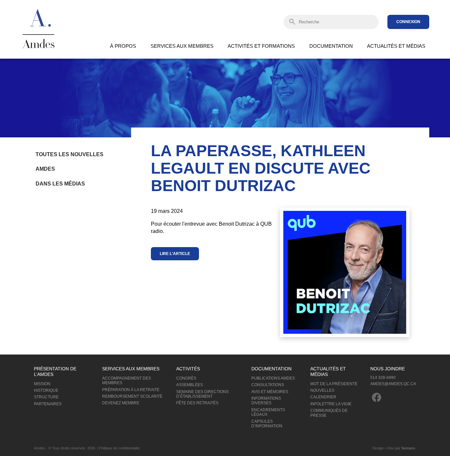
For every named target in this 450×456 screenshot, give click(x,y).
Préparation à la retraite (130, 389)
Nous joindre (387, 368)
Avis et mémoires (269, 391)
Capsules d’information (266, 423)
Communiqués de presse (329, 412)
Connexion (408, 21)
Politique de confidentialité (119, 448)
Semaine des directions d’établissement (202, 394)
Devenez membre (120, 403)
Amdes (45, 169)
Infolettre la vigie (331, 404)
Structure (46, 397)
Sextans (408, 448)
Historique (46, 390)
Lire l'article (175, 253)
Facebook (376, 397)
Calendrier (323, 397)
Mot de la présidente (333, 384)
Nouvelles (322, 390)
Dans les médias (60, 183)
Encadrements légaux (268, 412)
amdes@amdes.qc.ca (393, 384)
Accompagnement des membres (126, 380)
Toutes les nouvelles (69, 154)
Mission (42, 384)
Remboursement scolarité (132, 396)
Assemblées (189, 385)
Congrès (186, 378)
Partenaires (48, 404)
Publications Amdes (273, 378)
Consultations (267, 385)
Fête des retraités (197, 403)
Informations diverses (266, 400)
